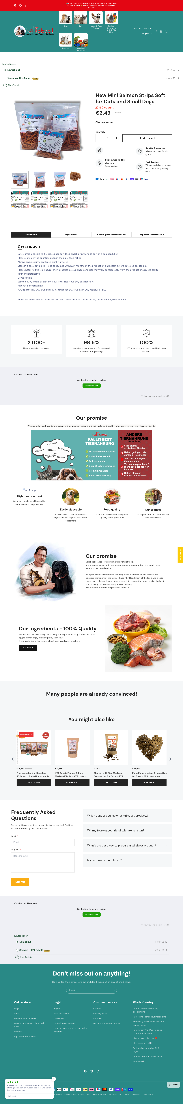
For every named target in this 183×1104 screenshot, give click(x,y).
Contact (97, 1009)
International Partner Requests (147, 1057)
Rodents (18, 1032)
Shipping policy (115, 1094)
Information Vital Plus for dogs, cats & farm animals (147, 1032)
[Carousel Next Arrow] (170, 759)
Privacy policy (84, 1094)
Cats (16, 1014)
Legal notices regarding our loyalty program (70, 1030)
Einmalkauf (13, 69)
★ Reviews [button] (180, 554)
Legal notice (148, 1094)
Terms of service (99, 1094)
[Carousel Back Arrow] (12, 759)
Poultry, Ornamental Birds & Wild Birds (29, 1025)
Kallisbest (41, 1094)
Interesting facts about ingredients (149, 1017)
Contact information (132, 1094)
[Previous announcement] (61, 5)
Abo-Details (14, 85)
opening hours (100, 1014)
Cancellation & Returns (64, 1023)
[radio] (5, 70)
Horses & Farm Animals (25, 1018)
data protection (61, 1014)
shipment (97, 1018)
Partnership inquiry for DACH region (146, 1050)
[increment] (116, 138)
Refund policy (70, 1094)
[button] (65, 19)
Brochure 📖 (139, 1061)
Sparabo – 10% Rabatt (22, 78)
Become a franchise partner (106, 1023)
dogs (16, 1009)
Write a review (91, 386)
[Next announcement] (122, 5)
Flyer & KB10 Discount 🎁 (145, 1038)
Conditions (59, 1018)
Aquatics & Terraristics (25, 1037)
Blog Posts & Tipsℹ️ (142, 1043)
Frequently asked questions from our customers (148, 1023)
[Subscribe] (114, 990)
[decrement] (99, 138)
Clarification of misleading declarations (145, 1010)
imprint (57, 1009)
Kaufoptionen (9, 63)
